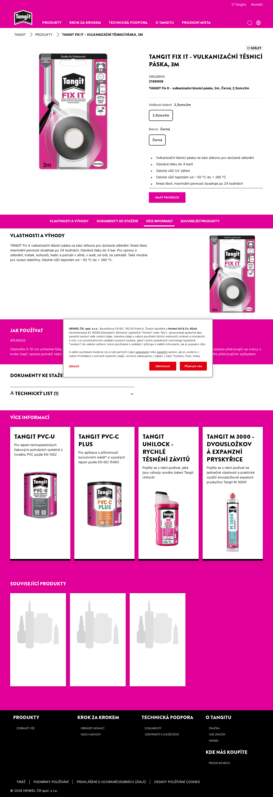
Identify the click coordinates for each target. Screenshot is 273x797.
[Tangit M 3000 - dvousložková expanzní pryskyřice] (233, 494)
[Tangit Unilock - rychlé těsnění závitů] (168, 494)
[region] (138, 348)
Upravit (74, 366)
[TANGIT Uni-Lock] (98, 639)
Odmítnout (162, 366)
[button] (72, 393)
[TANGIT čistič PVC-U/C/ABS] (157, 639)
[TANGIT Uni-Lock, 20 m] (38, 639)
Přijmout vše (193, 366)
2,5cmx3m (160, 115)
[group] (72, 111)
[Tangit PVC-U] (40, 494)
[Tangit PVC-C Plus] (104, 494)
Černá (157, 140)
